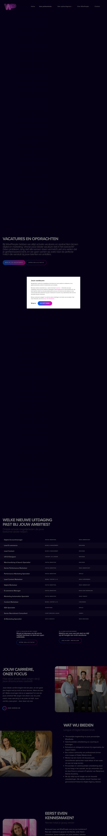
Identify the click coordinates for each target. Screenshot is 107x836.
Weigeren (33, 303)
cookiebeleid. (51, 299)
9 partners (58, 288)
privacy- (45, 299)
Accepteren (45, 303)
